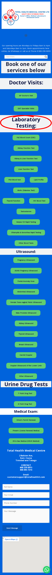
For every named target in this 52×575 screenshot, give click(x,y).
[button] (26, 35)
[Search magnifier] (46, 56)
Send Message (12, 528)
